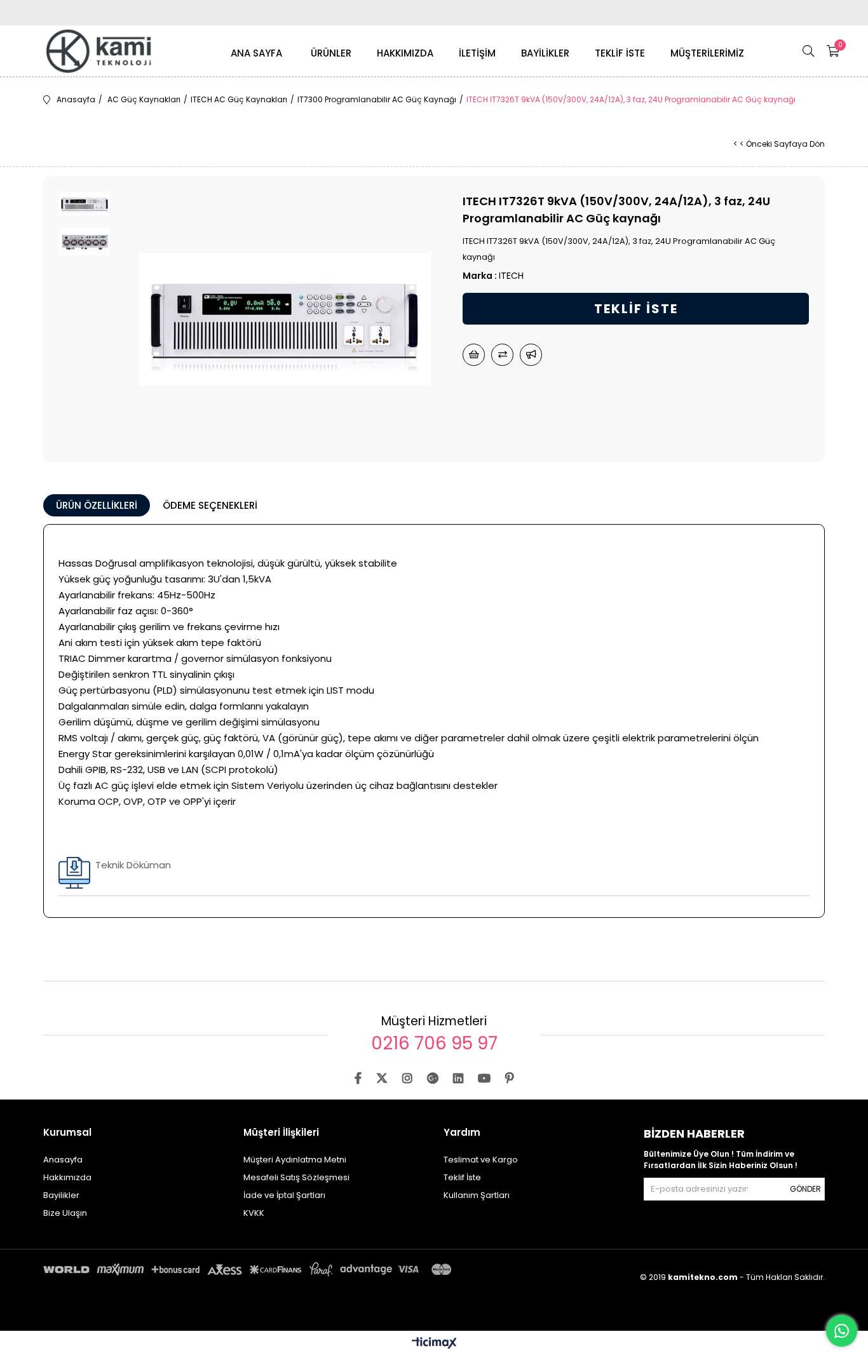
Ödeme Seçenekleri (210, 505)
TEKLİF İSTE (620, 53)
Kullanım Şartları (477, 1195)
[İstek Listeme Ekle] (474, 355)
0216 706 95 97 (434, 1043)
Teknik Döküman (133, 865)
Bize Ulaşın (65, 1213)
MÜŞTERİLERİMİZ (707, 53)
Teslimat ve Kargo (481, 1160)
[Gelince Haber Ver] (531, 355)
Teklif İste (462, 1177)
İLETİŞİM (477, 53)
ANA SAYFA (256, 53)
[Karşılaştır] (502, 355)
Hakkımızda (67, 1177)
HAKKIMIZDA (405, 53)
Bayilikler (61, 1195)
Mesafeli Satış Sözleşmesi (296, 1177)
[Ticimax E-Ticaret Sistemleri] (434, 1343)
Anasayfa (63, 1160)
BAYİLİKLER (545, 53)
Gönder (805, 1188)
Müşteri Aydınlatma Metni (294, 1160)
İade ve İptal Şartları (284, 1195)
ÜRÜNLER (331, 53)
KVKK (253, 1213)
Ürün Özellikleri (96, 505)
